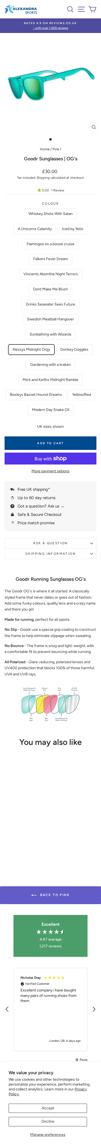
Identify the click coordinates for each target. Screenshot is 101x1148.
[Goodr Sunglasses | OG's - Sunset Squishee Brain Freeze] (28, 843)
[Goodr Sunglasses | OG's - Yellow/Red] (34, 849)
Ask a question (50, 543)
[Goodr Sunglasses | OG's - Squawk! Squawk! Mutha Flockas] (34, 838)
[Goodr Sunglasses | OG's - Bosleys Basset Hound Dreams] (28, 833)
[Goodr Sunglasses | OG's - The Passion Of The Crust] (34, 823)
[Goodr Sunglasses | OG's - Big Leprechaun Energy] (16, 843)
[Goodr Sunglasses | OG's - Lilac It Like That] (22, 849)
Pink (56, 149)
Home (45, 149)
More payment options (50, 471)
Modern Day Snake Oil (50, 409)
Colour (50, 203)
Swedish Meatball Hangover (50, 319)
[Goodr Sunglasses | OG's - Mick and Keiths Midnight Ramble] (22, 833)
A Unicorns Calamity (35, 229)
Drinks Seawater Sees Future (50, 304)
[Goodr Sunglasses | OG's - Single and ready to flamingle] (28, 838)
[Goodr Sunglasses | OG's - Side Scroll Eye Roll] (16, 838)
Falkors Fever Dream (50, 259)
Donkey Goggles (74, 349)
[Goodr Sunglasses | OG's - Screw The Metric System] (22, 838)
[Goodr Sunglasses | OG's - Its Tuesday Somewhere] (16, 828)
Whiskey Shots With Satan (51, 213)
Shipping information (50, 554)
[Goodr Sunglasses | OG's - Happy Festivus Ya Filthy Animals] (34, 843)
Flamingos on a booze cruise (50, 244)
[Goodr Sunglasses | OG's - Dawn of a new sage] (28, 849)
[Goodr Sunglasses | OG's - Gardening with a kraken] (16, 833)
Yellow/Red (81, 394)
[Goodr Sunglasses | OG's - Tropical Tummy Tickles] (22, 828)
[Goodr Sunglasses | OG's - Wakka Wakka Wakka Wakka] (10, 838)
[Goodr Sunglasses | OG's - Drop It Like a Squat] (10, 843)
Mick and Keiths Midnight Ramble (50, 379)
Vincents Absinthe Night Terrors (50, 274)
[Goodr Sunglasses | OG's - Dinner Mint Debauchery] (22, 818)
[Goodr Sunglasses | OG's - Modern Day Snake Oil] (22, 854)
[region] (50, 1009)
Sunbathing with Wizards (50, 334)
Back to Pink (54, 895)
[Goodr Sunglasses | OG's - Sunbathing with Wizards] (16, 823)
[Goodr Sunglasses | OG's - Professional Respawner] (22, 843)
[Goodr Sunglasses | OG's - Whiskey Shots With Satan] (16, 813)
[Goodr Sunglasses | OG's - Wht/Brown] (16, 854)
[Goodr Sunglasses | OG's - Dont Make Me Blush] (28, 818)
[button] (50, 190)
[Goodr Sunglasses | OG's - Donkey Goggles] (10, 828)
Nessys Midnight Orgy (31, 349)
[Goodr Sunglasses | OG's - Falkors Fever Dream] (10, 818)
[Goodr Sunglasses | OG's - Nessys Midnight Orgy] (28, 823)
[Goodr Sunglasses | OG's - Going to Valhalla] (22, 823)
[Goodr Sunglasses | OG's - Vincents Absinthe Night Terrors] (16, 818)
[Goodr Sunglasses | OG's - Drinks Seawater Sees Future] (34, 818)
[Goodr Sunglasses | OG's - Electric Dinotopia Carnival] (16, 849)
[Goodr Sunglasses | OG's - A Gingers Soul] (10, 813)
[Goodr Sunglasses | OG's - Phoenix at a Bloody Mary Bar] (10, 833)
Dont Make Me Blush (50, 289)
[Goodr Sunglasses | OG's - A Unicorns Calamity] (22, 813)
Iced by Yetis (72, 229)
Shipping (43, 178)
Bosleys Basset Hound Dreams (36, 394)
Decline (47, 1121)
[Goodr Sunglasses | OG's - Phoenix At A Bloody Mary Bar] (10, 849)
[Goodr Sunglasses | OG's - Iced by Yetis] (28, 813)
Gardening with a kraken (50, 364)
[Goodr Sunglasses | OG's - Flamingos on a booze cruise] (34, 813)
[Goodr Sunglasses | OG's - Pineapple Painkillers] (34, 833)
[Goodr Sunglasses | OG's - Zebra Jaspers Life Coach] (34, 828)
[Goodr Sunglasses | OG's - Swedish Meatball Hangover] (10, 823)
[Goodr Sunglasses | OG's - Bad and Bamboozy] (28, 828)
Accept (48, 1108)
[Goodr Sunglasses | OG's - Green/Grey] (28, 854)
